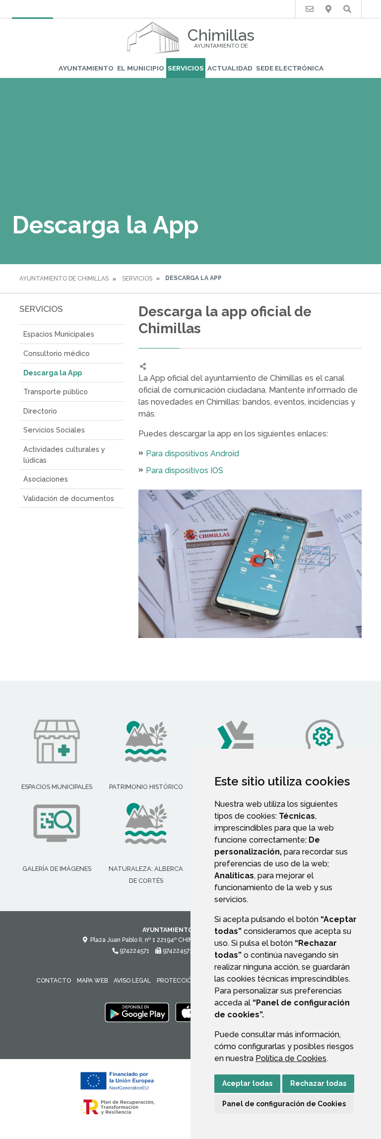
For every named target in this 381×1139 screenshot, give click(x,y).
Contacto (53, 980)
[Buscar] (347, 9)
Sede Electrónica (289, 68)
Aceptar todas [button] (247, 1083)
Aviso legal (132, 980)
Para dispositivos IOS (184, 470)
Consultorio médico (56, 353)
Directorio (40, 411)
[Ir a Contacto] (310, 9)
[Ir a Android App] (137, 1011)
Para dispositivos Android (192, 453)
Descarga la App (52, 372)
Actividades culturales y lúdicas (64, 454)
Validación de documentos (68, 498)
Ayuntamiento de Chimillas (64, 278)
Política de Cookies (290, 1058)
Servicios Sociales (54, 430)
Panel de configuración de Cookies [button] (284, 1104)
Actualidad (230, 68)
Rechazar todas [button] (318, 1083)
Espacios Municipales (58, 334)
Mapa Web (92, 980)
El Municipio (140, 68)
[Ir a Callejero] (328, 9)
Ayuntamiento (86, 68)
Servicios (186, 68)
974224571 (133, 950)
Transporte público (55, 391)
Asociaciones (45, 479)
